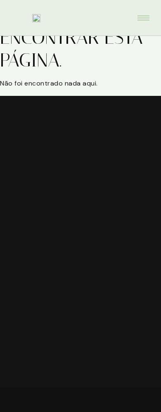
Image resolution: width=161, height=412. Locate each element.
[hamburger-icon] (143, 18)
